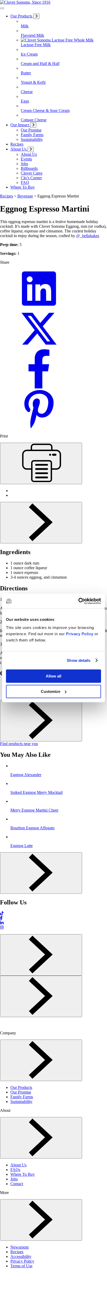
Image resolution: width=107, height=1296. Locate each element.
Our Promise (20, 1092)
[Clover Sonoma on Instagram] (2, 927)
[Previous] (41, 955)
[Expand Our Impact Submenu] (33, 125)
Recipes (6, 196)
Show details (78, 660)
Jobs (14, 1179)
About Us (18, 1165)
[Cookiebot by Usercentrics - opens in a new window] (78, 601)
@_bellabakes (87, 235)
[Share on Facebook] (39, 387)
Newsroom (19, 1247)
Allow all (53, 676)
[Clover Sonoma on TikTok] (2, 913)
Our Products (21, 1087)
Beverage (25, 196)
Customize (50, 691)
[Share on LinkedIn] (39, 306)
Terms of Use (21, 1266)
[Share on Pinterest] (39, 427)
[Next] (41, 522)
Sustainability (21, 1101)
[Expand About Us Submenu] (31, 149)
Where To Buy (22, 1174)
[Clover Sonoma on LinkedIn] (2, 923)
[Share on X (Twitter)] (39, 347)
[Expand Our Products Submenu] (36, 16)
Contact (16, 1183)
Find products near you (19, 743)
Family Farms (21, 1097)
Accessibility (20, 1256)
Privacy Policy (79, 634)
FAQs (15, 1169)
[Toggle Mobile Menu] (2, 8)
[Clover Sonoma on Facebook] (1, 918)
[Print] (41, 463)
